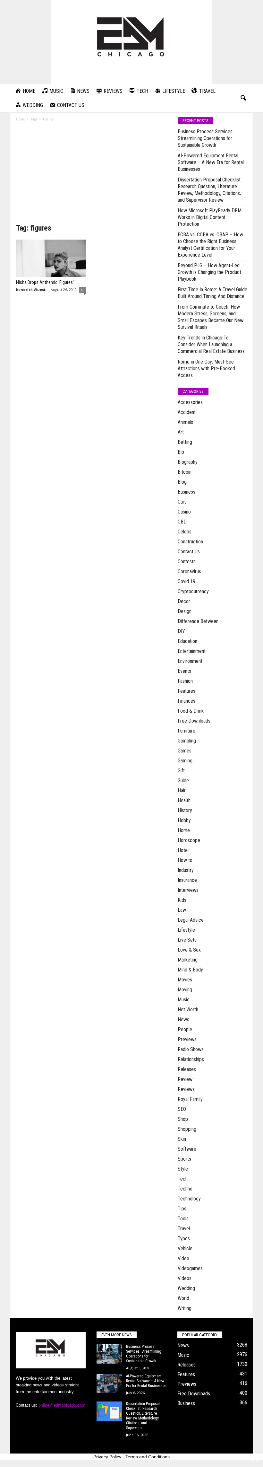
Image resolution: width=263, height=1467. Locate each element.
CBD (182, 522)
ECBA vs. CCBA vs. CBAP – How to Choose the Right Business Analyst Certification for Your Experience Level (210, 245)
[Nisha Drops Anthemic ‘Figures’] (51, 258)
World (183, 1298)
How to (185, 860)
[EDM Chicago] (131, 42)
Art (181, 432)
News (183, 1019)
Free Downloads (194, 721)
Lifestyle (186, 930)
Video (183, 1258)
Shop (183, 1119)
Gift (181, 771)
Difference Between (198, 621)
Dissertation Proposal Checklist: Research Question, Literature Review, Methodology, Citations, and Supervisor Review (210, 190)
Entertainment (192, 651)
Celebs (184, 532)
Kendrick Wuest (31, 289)
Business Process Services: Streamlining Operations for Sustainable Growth (205, 138)
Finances (186, 701)
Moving (185, 990)
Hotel (183, 850)
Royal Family (190, 1099)
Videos (184, 1278)
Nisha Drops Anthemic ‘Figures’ (45, 282)
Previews (187, 1039)
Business (186, 492)
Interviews (188, 890)
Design (184, 611)
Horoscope (189, 840)
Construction (190, 542)
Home (20, 119)
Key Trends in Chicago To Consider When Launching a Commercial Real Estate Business (211, 344)
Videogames (190, 1268)
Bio (181, 452)
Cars (182, 502)
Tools (183, 1219)
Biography (188, 462)
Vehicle (185, 1248)
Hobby (184, 820)
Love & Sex (189, 950)
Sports (184, 1159)
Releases (187, 1069)
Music (184, 1000)
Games (184, 751)
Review (185, 1079)
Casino (184, 512)
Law (182, 910)
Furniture (186, 731)
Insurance (187, 880)
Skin (182, 1139)
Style (183, 1169)
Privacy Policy (107, 1456)
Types (184, 1238)
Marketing (188, 960)
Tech (183, 1179)
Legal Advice (191, 920)
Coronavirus (189, 571)
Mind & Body (190, 970)
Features (186, 691)
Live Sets (187, 940)
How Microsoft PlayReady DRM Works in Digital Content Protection (210, 217)
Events (184, 671)
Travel (184, 1228)
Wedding (186, 1288)
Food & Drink (191, 711)
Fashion (185, 681)
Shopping (187, 1129)
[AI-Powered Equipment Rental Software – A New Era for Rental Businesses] (109, 1383)
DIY (181, 631)
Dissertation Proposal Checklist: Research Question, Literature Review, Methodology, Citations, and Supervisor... (143, 1415)
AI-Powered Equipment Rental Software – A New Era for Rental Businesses (211, 162)
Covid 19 (186, 581)
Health (184, 800)
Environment (190, 661)
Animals (185, 422)
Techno (185, 1189)
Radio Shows (191, 1049)
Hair (182, 790)
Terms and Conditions (147, 1456)
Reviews (186, 1089)
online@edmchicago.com (61, 1405)
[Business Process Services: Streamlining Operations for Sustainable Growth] (109, 1354)
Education (187, 641)
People (185, 1029)
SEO (182, 1109)
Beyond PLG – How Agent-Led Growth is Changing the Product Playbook (209, 272)
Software (187, 1149)
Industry (186, 870)
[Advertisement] (91, 175)
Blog (182, 482)
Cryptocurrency (193, 591)
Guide (183, 780)
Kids (182, 900)
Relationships (191, 1059)
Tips (182, 1209)
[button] (243, 98)
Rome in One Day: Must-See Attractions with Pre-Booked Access (206, 368)
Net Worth (188, 1009)
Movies (185, 980)
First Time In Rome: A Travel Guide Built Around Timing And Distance (212, 292)
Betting (185, 442)
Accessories (190, 402)
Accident (187, 412)
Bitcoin (184, 472)
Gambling (187, 741)
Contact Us (189, 552)
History (185, 810)
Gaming (185, 761)
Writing (184, 1308)
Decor (184, 601)
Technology (189, 1199)
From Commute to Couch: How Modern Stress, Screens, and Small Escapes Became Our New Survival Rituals (210, 317)
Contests (187, 561)
